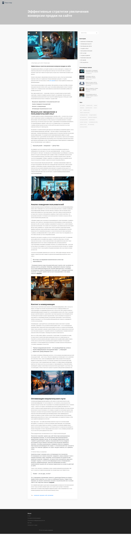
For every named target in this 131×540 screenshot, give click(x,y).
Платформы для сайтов (86, 46)
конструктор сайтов (84, 119)
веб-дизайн (52, 80)
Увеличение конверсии (85, 57)
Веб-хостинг (83, 53)
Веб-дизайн (83, 60)
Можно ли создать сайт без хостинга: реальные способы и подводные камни (92, 83)
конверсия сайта (86, 110)
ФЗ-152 (30, 522)
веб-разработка (83, 117)
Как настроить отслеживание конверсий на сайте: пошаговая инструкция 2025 (92, 71)
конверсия (36, 495)
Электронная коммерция (86, 50)
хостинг (95, 107)
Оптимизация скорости (85, 43)
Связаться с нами (32, 525)
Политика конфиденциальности (36, 520)
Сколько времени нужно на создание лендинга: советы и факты (91, 95)
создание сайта (89, 105)
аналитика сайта (89, 107)
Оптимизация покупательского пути (42, 108)
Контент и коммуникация (39, 106)
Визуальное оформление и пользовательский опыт (46, 101)
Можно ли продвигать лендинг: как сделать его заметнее (92, 89)
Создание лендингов (85, 55)
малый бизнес (92, 119)
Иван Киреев (34, 63)
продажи (42, 495)
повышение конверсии (92, 117)
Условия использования (34, 518)
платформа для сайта (93, 122)
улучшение (50, 495)
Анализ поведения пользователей (41, 104)
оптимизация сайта (84, 115)
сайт (46, 495)
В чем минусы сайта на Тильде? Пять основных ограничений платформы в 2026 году (91, 77)
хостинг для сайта (83, 126)
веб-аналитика (91, 124)
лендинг (95, 105)
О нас (29, 516)
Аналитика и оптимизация (86, 41)
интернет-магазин (83, 122)
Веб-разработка (84, 62)
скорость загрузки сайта (84, 112)
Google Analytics (92, 115)
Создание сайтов (84, 48)
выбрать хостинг (83, 124)
